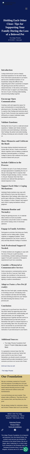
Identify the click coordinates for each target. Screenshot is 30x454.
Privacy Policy (15, 425)
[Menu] (26, 8)
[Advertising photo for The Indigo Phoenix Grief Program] (15, 60)
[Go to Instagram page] (28, 430)
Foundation (14, 376)
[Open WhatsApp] (25, 449)
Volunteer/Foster (15, 422)
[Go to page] (3, 430)
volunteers (20, 405)
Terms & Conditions (15, 427)
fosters (6, 407)
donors (26, 405)
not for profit (22, 381)
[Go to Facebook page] (16, 430)
